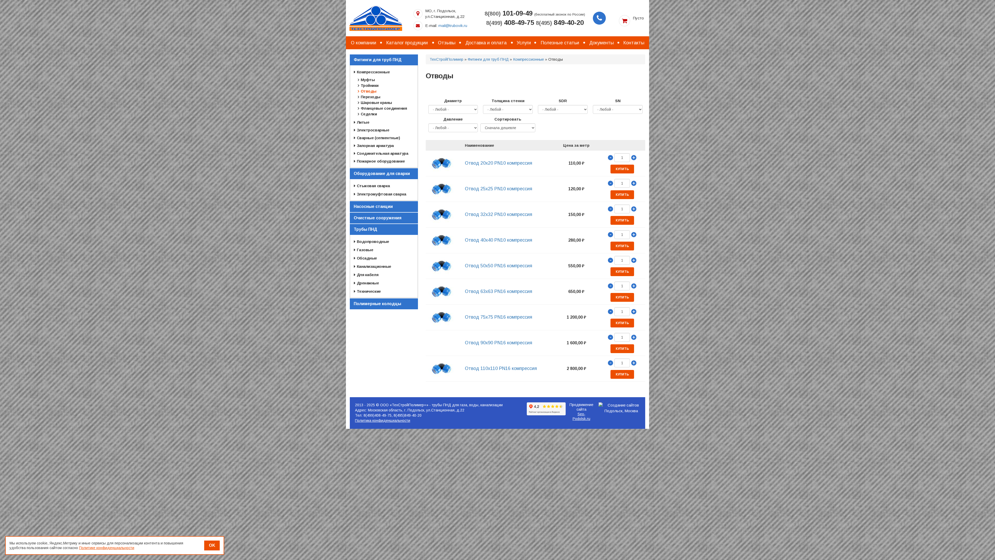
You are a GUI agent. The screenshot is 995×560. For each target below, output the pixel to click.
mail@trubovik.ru (452, 25)
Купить (622, 169)
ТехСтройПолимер (446, 59)
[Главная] (376, 18)
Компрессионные (528, 59)
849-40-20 (560, 22)
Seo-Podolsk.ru (581, 416)
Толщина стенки (508, 101)
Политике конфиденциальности (106, 548)
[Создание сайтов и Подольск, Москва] (621, 408)
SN (618, 101)
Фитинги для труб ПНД (488, 59)
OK (212, 545)
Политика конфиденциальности (382, 420)
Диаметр (453, 101)
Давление (453, 119)
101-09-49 (508, 13)
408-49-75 (510, 22)
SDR (563, 101)
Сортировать (507, 119)
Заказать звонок (599, 18)
